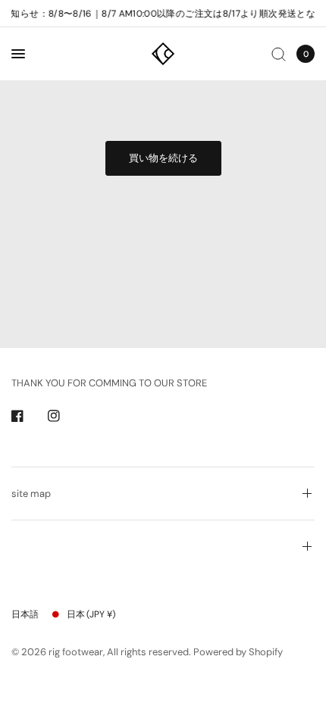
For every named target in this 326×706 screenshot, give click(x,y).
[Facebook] (28, 416)
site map (31, 493)
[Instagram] (64, 416)
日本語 (25, 614)
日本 (91, 614)
